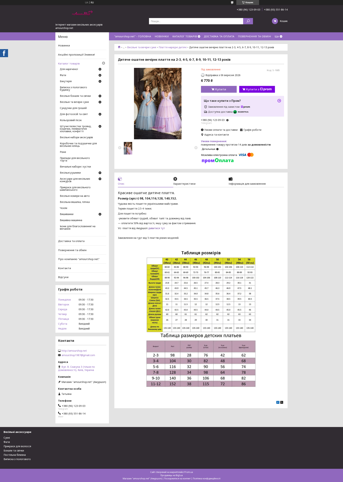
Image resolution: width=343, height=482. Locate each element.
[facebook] (277, 402)
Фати (63, 75)
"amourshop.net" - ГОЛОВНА (132, 36)
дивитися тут (156, 228)
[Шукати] (248, 21)
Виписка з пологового (17, 459)
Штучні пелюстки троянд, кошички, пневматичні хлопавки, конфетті (75, 129)
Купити (220, 89)
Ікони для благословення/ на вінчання (77, 227)
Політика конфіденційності (206, 478)
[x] (281, 402)
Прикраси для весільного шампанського (75, 188)
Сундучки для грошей (73, 108)
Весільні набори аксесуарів (76, 137)
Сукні (7, 437)
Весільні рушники (70, 172)
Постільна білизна (15, 454)
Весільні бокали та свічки (75, 96)
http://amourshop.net (74, 350)
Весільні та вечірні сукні (141, 47)
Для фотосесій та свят (74, 114)
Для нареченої (69, 69)
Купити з (252, 89)
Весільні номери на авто (75, 196)
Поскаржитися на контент (177, 478)
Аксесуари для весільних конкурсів (75, 180)
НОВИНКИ (162, 36)
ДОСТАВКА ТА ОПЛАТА (219, 36)
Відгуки (63, 277)
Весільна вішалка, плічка (75, 202)
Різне (63, 152)
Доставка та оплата (71, 241)
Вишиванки (66, 214)
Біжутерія (66, 81)
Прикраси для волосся (17, 446)
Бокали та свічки (14, 450)
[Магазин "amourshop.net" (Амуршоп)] (82, 14)
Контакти (64, 268)
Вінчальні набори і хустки (75, 166)
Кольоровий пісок (71, 120)
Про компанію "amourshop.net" (79, 259)
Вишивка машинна (71, 220)
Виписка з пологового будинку (73, 88)
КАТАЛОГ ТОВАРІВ (184, 36)
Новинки (64, 45)
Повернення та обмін (72, 250)
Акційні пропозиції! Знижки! (76, 54)
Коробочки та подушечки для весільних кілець (78, 145)
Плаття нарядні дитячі (173, 47)
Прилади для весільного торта (75, 159)
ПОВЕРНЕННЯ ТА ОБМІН (254, 36)
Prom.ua (188, 472)
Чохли (63, 208)
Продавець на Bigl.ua (171, 475)
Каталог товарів (69, 63)
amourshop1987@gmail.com (78, 355)
